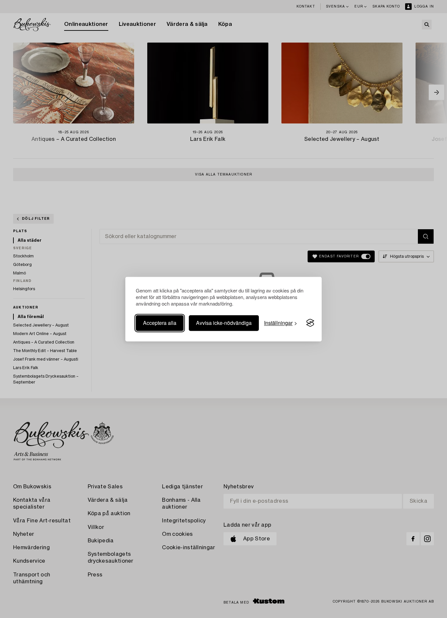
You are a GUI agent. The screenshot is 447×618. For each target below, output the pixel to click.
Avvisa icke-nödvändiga (224, 323)
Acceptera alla (159, 323)
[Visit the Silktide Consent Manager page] (310, 323)
